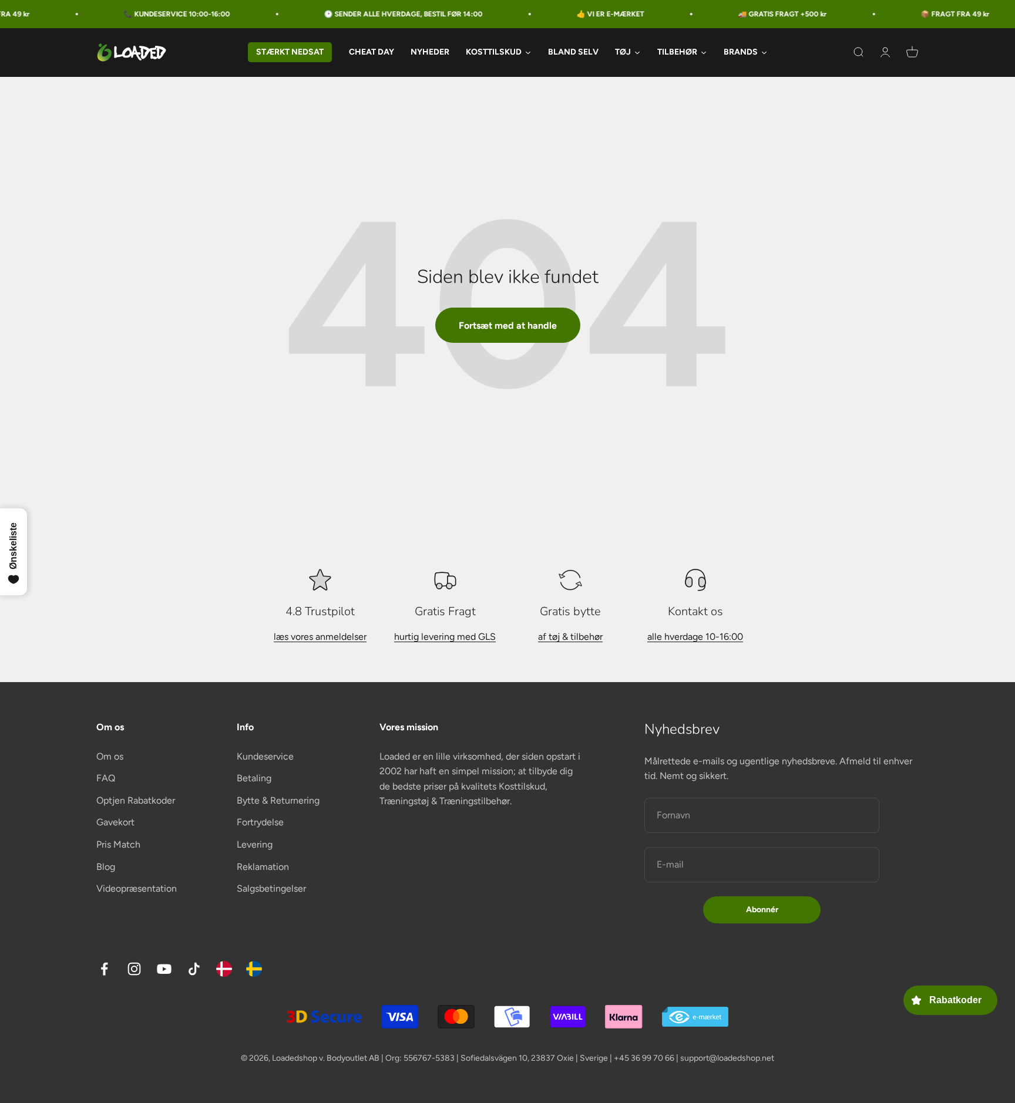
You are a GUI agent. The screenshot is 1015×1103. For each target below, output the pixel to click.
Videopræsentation (136, 888)
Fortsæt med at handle (508, 325)
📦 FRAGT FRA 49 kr (929, 14)
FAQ (105, 778)
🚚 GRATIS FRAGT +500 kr (756, 14)
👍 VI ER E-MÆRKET (584, 14)
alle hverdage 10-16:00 (695, 636)
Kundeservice (265, 756)
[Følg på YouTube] (164, 969)
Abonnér (762, 910)
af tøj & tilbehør (570, 636)
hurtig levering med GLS (445, 636)
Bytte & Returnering (278, 800)
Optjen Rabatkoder (135, 800)
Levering (255, 844)
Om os (109, 756)
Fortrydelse (260, 822)
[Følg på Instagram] (134, 969)
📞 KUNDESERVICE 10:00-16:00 (151, 14)
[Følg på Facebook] (104, 969)
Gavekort (115, 822)
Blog (105, 866)
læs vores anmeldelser (320, 636)
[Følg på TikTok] (194, 969)
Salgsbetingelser (271, 888)
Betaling (254, 778)
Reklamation (263, 866)
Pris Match (118, 844)
